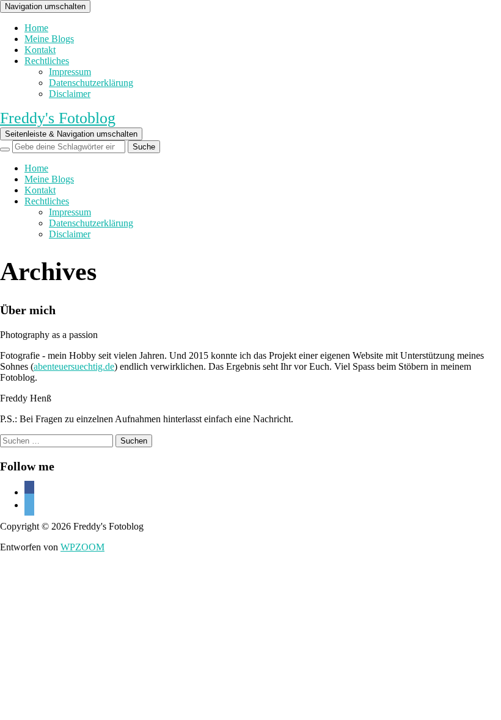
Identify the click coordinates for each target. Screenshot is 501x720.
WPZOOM (82, 547)
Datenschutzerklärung (91, 82)
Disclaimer (69, 93)
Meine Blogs (49, 39)
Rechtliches (46, 61)
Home (36, 28)
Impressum (70, 72)
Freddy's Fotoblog (57, 118)
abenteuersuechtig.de (74, 366)
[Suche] (5, 149)
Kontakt (40, 50)
